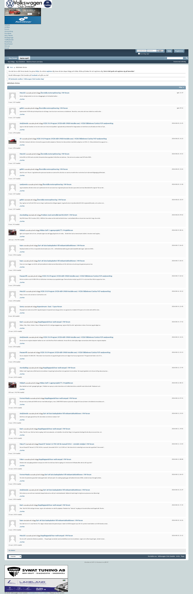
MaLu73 (22, 444)
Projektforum (68, 230)
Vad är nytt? (24, 58)
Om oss (7, 46)
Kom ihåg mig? (144, 54)
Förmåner (8, 33)
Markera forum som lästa (35, 62)
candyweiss (24, 184)
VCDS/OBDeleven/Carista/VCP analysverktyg (97, 123)
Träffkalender (9, 40)
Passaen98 (23, 276)
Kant (21, 322)
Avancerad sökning (179, 61)
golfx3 (22, 108)
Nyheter (7, 25)
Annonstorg (9, 31)
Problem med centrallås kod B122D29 (54, 215)
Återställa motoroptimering (51, 93)
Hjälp (169, 51)
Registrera (179, 51)
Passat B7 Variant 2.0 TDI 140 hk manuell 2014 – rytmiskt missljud (62, 444)
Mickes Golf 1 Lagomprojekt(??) (51, 230)
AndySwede (24, 123)
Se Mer (22, 99)
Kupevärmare (42, 307)
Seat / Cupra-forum (55, 307)
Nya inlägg (11, 62)
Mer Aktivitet (12, 550)
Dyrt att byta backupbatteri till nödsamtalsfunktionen (57, 245)
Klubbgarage (9, 38)
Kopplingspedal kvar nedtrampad (49, 322)
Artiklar (7, 27)
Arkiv (178, 556)
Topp (182, 556)
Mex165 (23, 93)
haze (21, 245)
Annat (7, 48)
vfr (21, 139)
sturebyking (24, 215)
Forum (7, 29)
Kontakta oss (152, 556)
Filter (180, 87)
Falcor (22, 459)
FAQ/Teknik (9, 35)
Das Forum (13, 58)
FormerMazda (25, 398)
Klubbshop (8, 42)
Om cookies (44, 593)
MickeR (22, 230)
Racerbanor (9, 44)
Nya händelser (20, 62)
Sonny (22, 307)
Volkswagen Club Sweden (166, 556)
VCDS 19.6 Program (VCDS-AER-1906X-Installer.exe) (61, 123)
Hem (11, 67)
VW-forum (65, 93)
